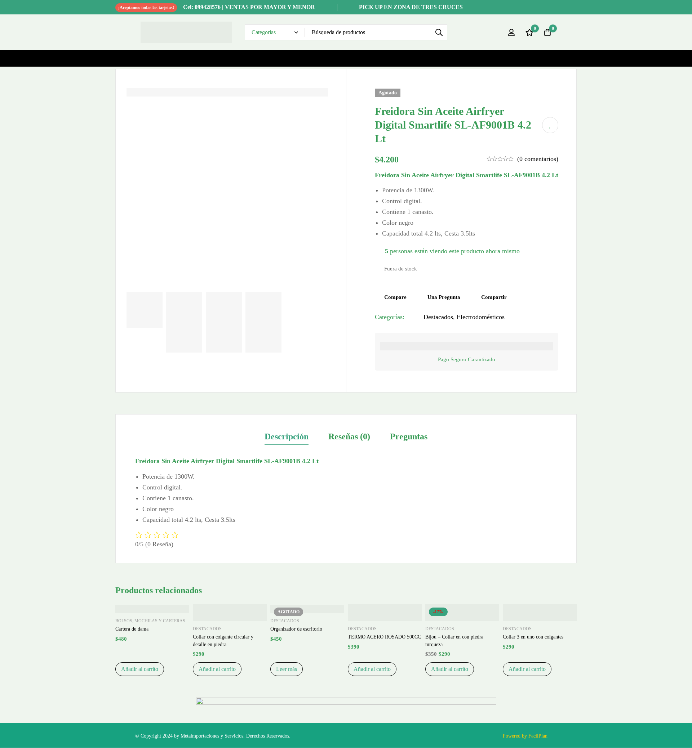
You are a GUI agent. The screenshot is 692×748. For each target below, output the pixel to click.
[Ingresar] (511, 32)
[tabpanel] (346, 502)
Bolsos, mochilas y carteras (150, 620)
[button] (139, 669)
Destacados (438, 317)
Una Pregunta (443, 297)
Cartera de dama (131, 629)
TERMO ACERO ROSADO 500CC (384, 637)
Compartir (494, 297)
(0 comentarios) (537, 158)
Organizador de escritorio (296, 629)
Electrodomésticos (481, 317)
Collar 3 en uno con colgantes (533, 637)
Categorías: (389, 317)
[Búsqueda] (439, 32)
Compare (395, 297)
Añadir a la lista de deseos (550, 125)
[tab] (287, 437)
